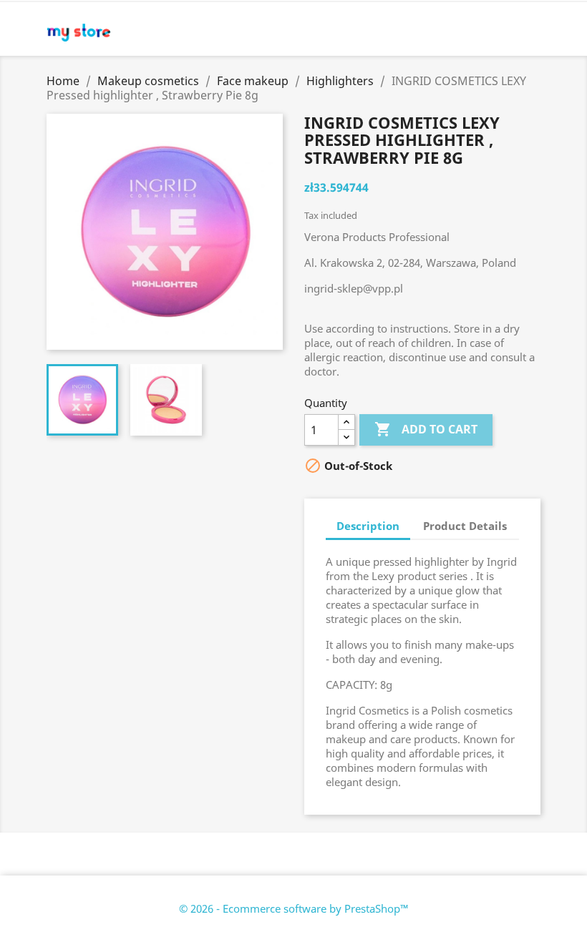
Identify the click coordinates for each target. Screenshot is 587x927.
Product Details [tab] (465, 526)
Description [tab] (367, 526)
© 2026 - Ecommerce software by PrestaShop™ (294, 908)
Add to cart (425, 429)
